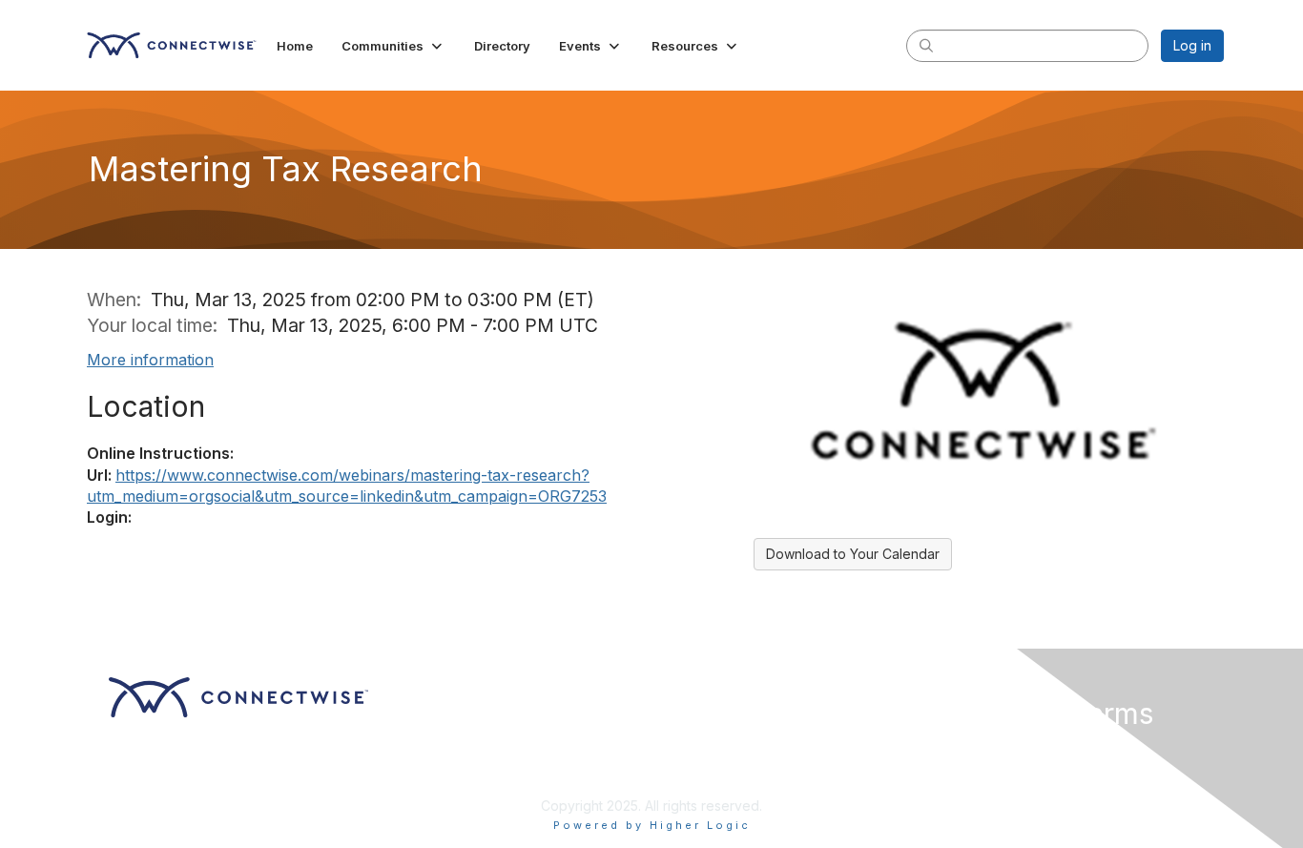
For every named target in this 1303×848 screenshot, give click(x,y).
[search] (926, 45)
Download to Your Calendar (853, 554)
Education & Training (723, 749)
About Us (963, 749)
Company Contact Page (459, 749)
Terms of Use (977, 767)
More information (150, 359)
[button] (393, 45)
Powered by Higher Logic (652, 825)
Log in (1192, 45)
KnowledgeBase (711, 777)
